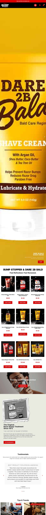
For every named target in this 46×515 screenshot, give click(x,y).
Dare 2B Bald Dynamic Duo (23, 359)
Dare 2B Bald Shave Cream (22, 327)
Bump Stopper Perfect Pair (8, 359)
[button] (35, 5)
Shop (41, 261)
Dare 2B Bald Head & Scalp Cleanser (8, 328)
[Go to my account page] (40, 5)
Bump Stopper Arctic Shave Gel (7, 295)
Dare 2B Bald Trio (37, 359)
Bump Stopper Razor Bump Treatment (37, 295)
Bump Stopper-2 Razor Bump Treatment (22, 295)
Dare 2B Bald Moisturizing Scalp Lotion (38, 328)
